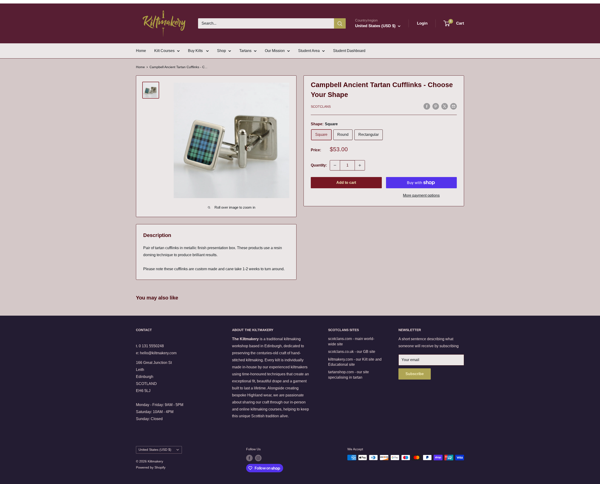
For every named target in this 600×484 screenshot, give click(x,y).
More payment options (421, 195)
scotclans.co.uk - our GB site (351, 352)
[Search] (340, 23)
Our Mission (275, 51)
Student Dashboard (349, 51)
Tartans (245, 51)
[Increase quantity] (360, 165)
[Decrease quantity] (335, 165)
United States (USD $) (155, 449)
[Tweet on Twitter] (444, 106)
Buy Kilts (196, 51)
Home (141, 51)
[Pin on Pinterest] (435, 106)
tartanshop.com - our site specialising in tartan (348, 374)
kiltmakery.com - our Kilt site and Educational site (355, 361)
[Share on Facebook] (427, 106)
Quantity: (319, 165)
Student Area (309, 51)
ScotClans (321, 106)
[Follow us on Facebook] (249, 458)
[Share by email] (453, 106)
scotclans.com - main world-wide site (351, 341)
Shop (221, 51)
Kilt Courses (164, 51)
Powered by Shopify (150, 467)
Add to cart (346, 183)
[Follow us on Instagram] (258, 458)
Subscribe (414, 374)
